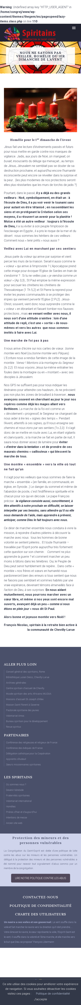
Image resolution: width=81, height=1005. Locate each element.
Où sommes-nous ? (16, 784)
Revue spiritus (13, 726)
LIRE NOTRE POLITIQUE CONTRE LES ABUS (40, 878)
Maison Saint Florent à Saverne (22, 704)
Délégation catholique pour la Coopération (28, 753)
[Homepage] (25, 33)
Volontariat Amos (15, 715)
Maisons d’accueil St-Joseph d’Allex (25, 699)
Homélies (11, 806)
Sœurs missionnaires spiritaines (23, 764)
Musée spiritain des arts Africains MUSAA (28, 693)
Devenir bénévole (15, 790)
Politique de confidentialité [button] (53, 993)
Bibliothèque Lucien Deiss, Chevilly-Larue (27, 677)
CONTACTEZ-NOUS (40, 897)
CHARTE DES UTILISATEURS (40, 914)
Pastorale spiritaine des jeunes (22, 710)
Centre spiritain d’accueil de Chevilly (25, 688)
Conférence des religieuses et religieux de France (31, 742)
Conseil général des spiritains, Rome (25, 671)
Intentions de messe (16, 817)
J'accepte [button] (40, 999)
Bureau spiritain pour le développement (27, 721)
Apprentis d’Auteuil (16, 759)
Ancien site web (14, 823)
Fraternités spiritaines (18, 795)
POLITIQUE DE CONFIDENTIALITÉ (41, 905)
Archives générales (16, 682)
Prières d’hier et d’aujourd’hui (21, 812)
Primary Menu (73, 28)
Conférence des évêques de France (24, 748)
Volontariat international (19, 801)
